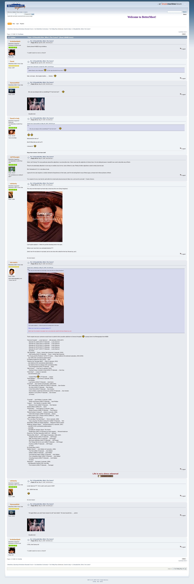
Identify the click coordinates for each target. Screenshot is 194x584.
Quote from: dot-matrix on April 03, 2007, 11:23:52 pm (40, 66)
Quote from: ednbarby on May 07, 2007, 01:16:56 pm (40, 267)
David (12, 61)
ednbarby (13, 183)
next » (185, 31)
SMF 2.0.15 (90, 579)
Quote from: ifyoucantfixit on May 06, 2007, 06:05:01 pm (41, 123)
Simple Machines (104, 579)
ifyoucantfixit (14, 83)
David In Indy (67, 29)
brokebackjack (15, 41)
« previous (181, 31)
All (16, 34)
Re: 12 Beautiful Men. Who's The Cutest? (42, 41)
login (21, 12)
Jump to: (170, 568)
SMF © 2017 (97, 579)
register (25, 12)
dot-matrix (13, 262)
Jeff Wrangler (15, 157)
